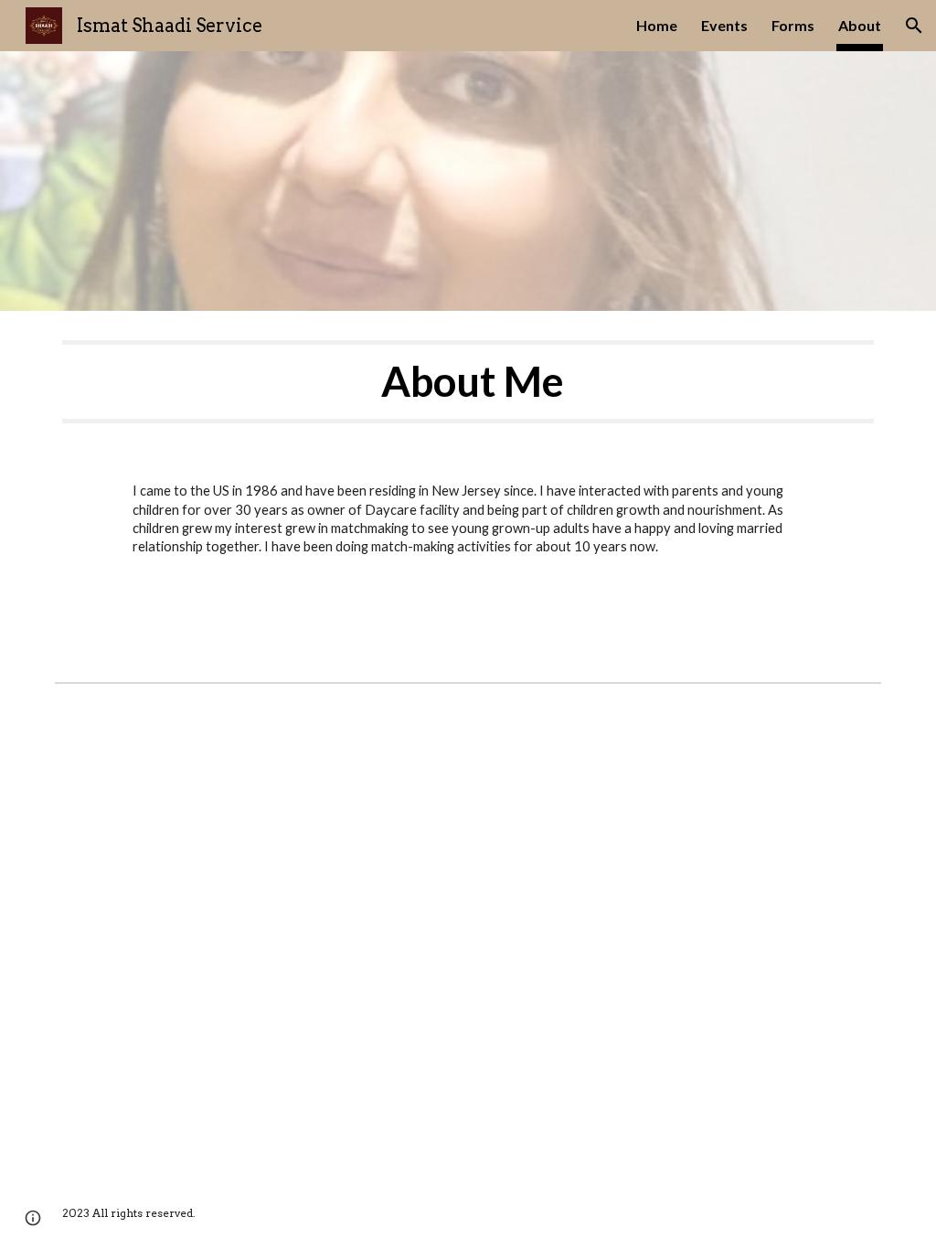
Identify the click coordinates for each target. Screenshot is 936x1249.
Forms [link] (792, 25)
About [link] (859, 25)
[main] (468, 382)
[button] (914, 26)
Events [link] (724, 25)
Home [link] (656, 25)
